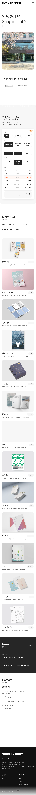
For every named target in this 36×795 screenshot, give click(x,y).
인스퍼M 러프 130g (26, 143)
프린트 (23, 228)
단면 (17, 151)
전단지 (25, 223)
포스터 (17, 228)
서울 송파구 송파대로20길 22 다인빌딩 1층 (13, 677)
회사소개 (20, 765)
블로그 (4, 765)
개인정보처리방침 (22, 771)
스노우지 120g (8, 143)
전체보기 (27, 631)
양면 (26, 151)
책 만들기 (5, 228)
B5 (17, 134)
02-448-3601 (6, 680)
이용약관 (20, 768)
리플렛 (9, 223)
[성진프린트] (11, 2)
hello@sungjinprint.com (9, 683)
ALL (3, 223)
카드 (11, 228)
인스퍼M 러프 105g (17, 143)
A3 (22, 134)
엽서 (19, 223)
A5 (12, 134)
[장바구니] (28, 3)
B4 (28, 134)
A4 (6, 134)
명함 (14, 223)
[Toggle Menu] (32, 3)
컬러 (8, 151)
